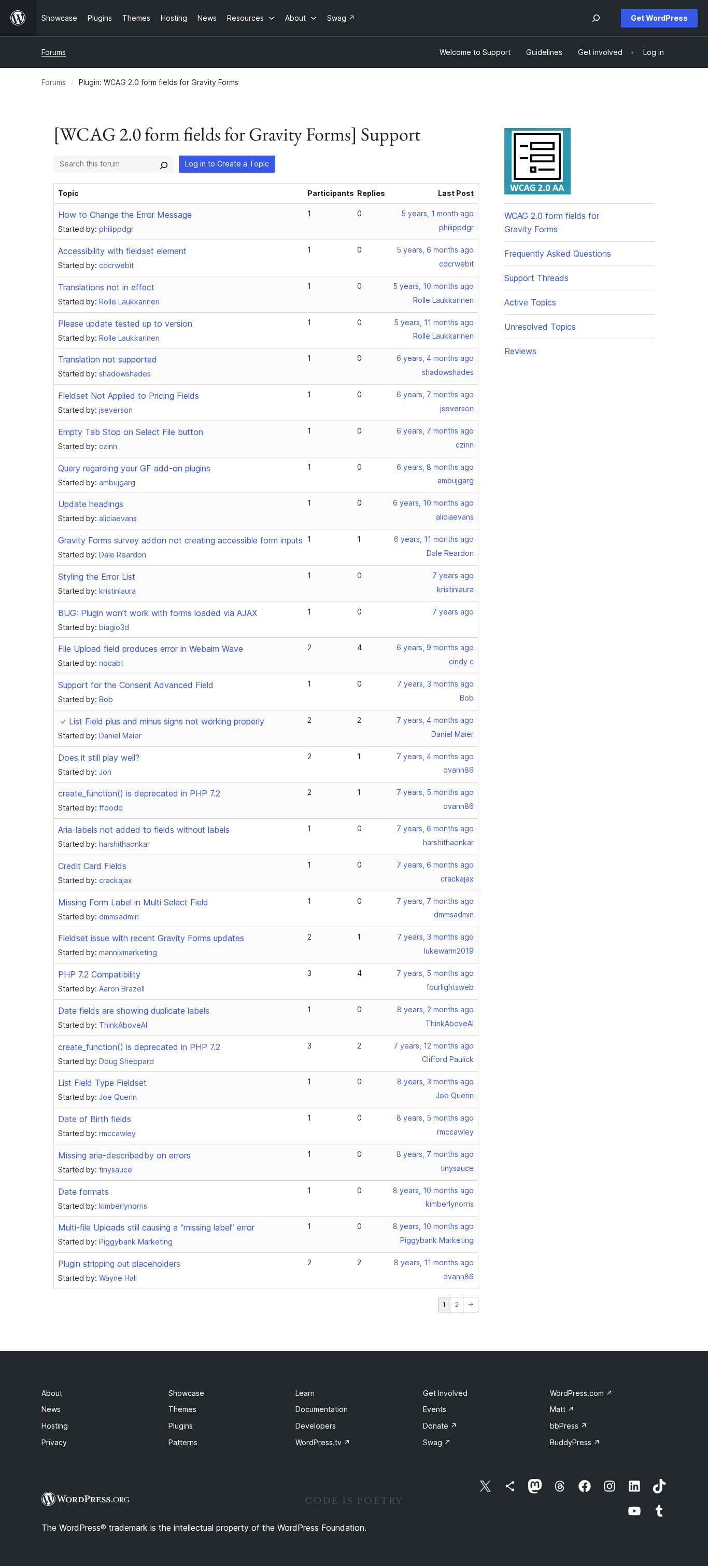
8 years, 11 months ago (434, 1262)
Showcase (186, 1393)
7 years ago (453, 575)
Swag (437, 1442)
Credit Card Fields (92, 866)
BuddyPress (575, 1442)
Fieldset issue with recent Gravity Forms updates (151, 938)
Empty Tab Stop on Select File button (130, 432)
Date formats (83, 1191)
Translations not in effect (106, 287)
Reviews (520, 351)
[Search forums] (164, 164)
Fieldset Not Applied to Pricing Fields (128, 395)
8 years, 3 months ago (435, 1081)
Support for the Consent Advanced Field (136, 685)
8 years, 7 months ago (435, 1154)
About (51, 1393)
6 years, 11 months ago (434, 539)
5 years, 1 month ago (437, 213)
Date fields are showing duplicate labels (133, 1010)
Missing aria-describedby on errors (124, 1155)
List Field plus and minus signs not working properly (166, 721)
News (51, 1409)
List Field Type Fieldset (102, 1083)
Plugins (180, 1425)
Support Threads (536, 278)
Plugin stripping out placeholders (119, 1264)
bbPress (568, 1425)
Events (434, 1409)
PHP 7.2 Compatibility (99, 974)
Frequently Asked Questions (557, 253)
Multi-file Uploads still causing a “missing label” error (156, 1227)
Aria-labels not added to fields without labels (144, 829)
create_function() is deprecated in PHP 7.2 (139, 793)
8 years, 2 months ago (435, 1009)
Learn (305, 1393)
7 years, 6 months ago (435, 828)
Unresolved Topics (540, 326)
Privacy (54, 1442)
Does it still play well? (98, 757)
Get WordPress (659, 17)
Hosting (54, 1425)
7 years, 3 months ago (435, 683)
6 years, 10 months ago (433, 502)
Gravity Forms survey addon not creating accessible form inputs (180, 540)
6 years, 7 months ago (435, 394)
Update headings (90, 504)
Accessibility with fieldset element (122, 251)
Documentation (321, 1409)
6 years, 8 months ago (435, 467)
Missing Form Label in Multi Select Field (133, 902)
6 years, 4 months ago (435, 358)
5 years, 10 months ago (433, 286)
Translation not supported (107, 359)
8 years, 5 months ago (435, 1117)
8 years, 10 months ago (433, 1190)
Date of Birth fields (94, 1119)
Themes (182, 1409)
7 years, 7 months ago (435, 901)
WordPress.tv (322, 1442)
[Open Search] (596, 18)
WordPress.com (581, 1393)
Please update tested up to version (125, 323)
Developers (315, 1425)
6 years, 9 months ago (435, 647)
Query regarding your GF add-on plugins (134, 468)
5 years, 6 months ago (435, 249)
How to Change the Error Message (125, 214)
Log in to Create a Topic (227, 163)
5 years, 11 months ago (434, 322)
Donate (440, 1425)
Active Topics (530, 302)
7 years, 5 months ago (435, 792)
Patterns (182, 1442)
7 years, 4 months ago (435, 720)
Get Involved (445, 1393)
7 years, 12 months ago (433, 1045)
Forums (53, 52)
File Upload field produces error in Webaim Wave (150, 649)
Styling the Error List (96, 576)
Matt (562, 1409)
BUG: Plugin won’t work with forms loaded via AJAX (157, 613)
